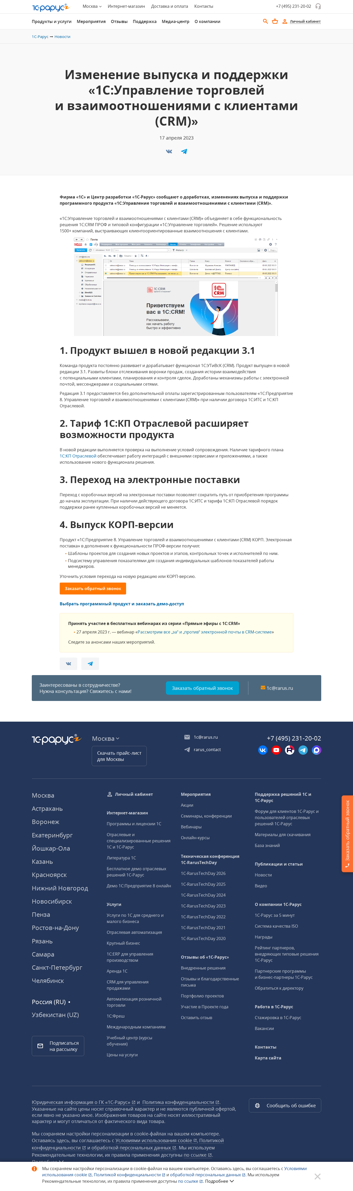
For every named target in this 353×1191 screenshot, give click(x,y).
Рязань (42, 941)
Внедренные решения (203, 968)
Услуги (114, 904)
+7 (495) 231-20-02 (293, 6)
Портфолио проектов (202, 996)
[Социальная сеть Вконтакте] (262, 750)
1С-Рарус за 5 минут (275, 915)
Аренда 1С (117, 971)
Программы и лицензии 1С (134, 824)
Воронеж (45, 821)
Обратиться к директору (279, 988)
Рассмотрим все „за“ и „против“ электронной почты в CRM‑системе (205, 632)
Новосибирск (52, 901)
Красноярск (49, 874)
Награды (263, 937)
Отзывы (119, 21)
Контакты (203, 6)
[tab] (52, 21)
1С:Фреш (116, 1016)
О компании (207, 21)
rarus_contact (207, 749)
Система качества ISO (276, 926)
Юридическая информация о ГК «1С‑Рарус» (82, 1102)
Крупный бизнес (123, 943)
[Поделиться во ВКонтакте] (169, 153)
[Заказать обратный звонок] (318, 6)
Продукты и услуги (52, 21)
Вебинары (191, 827)
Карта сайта (268, 1058)
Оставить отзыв (196, 1017)
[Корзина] (275, 21)
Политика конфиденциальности (178, 1102)
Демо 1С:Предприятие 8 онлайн (139, 886)
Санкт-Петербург (57, 967)
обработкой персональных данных (131, 1147)
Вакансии (264, 1028)
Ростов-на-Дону (55, 927)
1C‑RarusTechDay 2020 (203, 938)
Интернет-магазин (126, 6)
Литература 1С (121, 858)
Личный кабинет (134, 794)
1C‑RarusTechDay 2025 (203, 884)
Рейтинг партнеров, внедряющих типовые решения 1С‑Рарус (287, 954)
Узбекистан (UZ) (55, 1015)
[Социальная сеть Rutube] (289, 750)
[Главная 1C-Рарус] (51, 8)
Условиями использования (157, 1140)
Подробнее (216, 1181)
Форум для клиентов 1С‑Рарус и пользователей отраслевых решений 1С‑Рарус (287, 817)
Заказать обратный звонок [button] (202, 688)
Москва (43, 795)
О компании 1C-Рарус (278, 904)
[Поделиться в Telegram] (184, 153)
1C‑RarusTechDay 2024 (203, 895)
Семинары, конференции (206, 816)
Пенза (41, 914)
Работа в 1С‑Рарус (274, 1007)
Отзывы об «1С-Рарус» (205, 957)
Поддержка (145, 21)
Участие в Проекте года (204, 1007)
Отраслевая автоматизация (134, 932)
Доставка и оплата (169, 6)
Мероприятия (91, 21)
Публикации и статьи (279, 864)
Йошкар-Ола (51, 848)
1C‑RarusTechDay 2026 (203, 873)
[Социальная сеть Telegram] (303, 750)
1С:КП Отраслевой (78, 456)
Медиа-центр (175, 21)
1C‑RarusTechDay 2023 (203, 906)
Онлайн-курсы (195, 838)
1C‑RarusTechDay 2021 (203, 927)
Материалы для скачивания (283, 834)
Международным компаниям (136, 1027)
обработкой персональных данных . (209, 1175)
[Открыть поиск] (266, 21)
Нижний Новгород (60, 888)
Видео (261, 886)
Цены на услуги (122, 1055)
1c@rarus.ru (280, 688)
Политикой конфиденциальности (128, 1175)
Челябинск (48, 980)
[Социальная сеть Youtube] (276, 750)
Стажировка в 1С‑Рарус (278, 1017)
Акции (187, 805)
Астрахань (47, 808)
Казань (42, 861)
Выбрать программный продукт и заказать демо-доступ (122, 604)
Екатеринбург (52, 835)
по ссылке (196, 1155)
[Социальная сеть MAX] (316, 750)
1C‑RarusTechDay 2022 (203, 917)
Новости (63, 36)
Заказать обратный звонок (93, 588)
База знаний (267, 845)
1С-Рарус (40, 36)
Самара (43, 954)
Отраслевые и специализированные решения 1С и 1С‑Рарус (139, 841)
